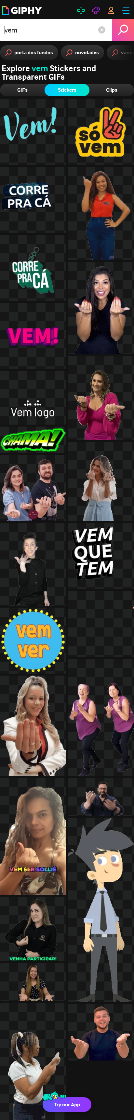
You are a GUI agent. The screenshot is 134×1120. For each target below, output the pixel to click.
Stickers (67, 90)
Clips (111, 90)
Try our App (67, 1104)
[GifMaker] (81, 10)
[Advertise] (96, 10)
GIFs (22, 90)
